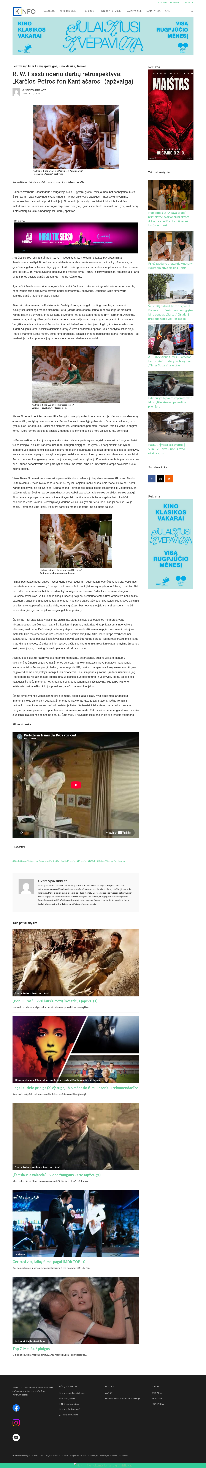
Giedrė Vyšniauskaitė (52, 881)
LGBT (92, 861)
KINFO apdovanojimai (69, 1404)
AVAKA (109, 1393)
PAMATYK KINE (133, 11)
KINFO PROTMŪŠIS (111, 11)
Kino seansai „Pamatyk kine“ (72, 1393)
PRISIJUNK (174, 2)
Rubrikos (88, 11)
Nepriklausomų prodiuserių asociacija (122, 1398)
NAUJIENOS (49, 11)
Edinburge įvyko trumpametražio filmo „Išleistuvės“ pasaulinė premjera (170, 402)
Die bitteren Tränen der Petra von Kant (34, 861)
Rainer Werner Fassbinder (111, 861)
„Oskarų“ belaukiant (68, 1414)
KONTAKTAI (187, 2)
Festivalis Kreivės (66, 861)
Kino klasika (67, 66)
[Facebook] (151, 478)
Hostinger (25, 1456)
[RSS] (169, 478)
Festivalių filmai (23, 66)
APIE (167, 11)
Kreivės (81, 66)
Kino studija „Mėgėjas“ (69, 1409)
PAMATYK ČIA (153, 11)
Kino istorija (68, 11)
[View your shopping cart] (186, 11)
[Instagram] (160, 478)
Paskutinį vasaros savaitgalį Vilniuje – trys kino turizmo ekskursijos (166, 449)
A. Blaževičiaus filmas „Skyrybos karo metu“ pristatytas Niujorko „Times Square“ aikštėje (169, 361)
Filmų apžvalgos (46, 66)
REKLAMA (162, 2)
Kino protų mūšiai (67, 1398)
